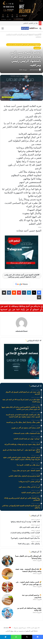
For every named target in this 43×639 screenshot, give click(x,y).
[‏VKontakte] (9, 293)
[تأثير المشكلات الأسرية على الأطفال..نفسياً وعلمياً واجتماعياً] (7, 561)
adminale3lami (34, 70)
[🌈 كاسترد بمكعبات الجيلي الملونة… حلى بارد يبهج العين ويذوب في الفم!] (7, 587)
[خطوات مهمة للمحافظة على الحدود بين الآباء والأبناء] (7, 613)
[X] (34, 293)
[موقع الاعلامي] (29, 28)
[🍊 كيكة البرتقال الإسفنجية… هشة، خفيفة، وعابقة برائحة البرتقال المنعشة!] (7, 574)
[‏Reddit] (14, 293)
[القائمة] (3, 29)
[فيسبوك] (39, 293)
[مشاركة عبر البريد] (4, 293)
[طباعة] (39, 297)
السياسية (37, 48)
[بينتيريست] (19, 293)
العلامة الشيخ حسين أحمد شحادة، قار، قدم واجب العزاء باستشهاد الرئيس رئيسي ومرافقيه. (21, 276)
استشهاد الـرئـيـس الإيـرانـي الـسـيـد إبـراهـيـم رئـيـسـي (23, 44)
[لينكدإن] (29, 293)
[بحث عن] (40, 29)
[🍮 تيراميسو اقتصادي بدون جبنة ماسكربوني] (7, 600)
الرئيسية (37, 34)
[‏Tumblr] (24, 293)
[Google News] (21, 284)
